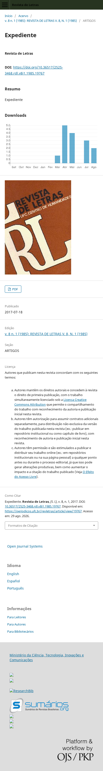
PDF (14, 289)
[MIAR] (11, 673)
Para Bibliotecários (20, 631)
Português (15, 588)
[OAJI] (11, 717)
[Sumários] (39, 712)
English (13, 574)
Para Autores (16, 624)
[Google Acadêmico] (11, 722)
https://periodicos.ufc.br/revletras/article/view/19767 (43, 511)
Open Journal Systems (25, 546)
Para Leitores (16, 617)
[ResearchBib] (22, 691)
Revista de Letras (25, 5)
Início (8, 16)
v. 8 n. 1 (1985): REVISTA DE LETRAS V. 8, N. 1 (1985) (41, 20)
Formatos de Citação (23, 525)
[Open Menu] (5, 5)
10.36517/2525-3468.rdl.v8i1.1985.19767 (33, 506)
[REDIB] (11, 681)
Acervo (23, 16)
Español (13, 581)
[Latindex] (11, 727)
